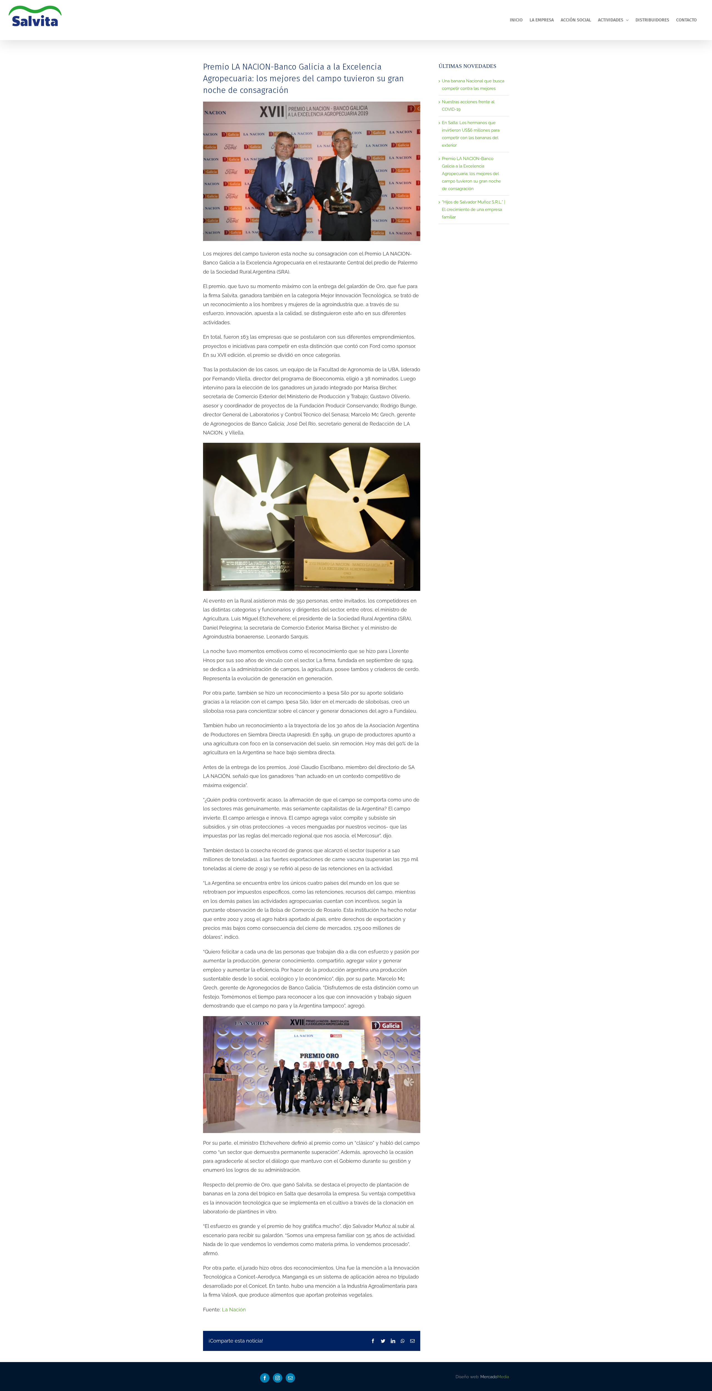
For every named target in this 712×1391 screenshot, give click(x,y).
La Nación (234, 1310)
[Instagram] (277, 1378)
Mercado (494, 1376)
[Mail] (290, 1378)
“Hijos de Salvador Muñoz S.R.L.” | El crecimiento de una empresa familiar (473, 210)
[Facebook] (265, 1378)
